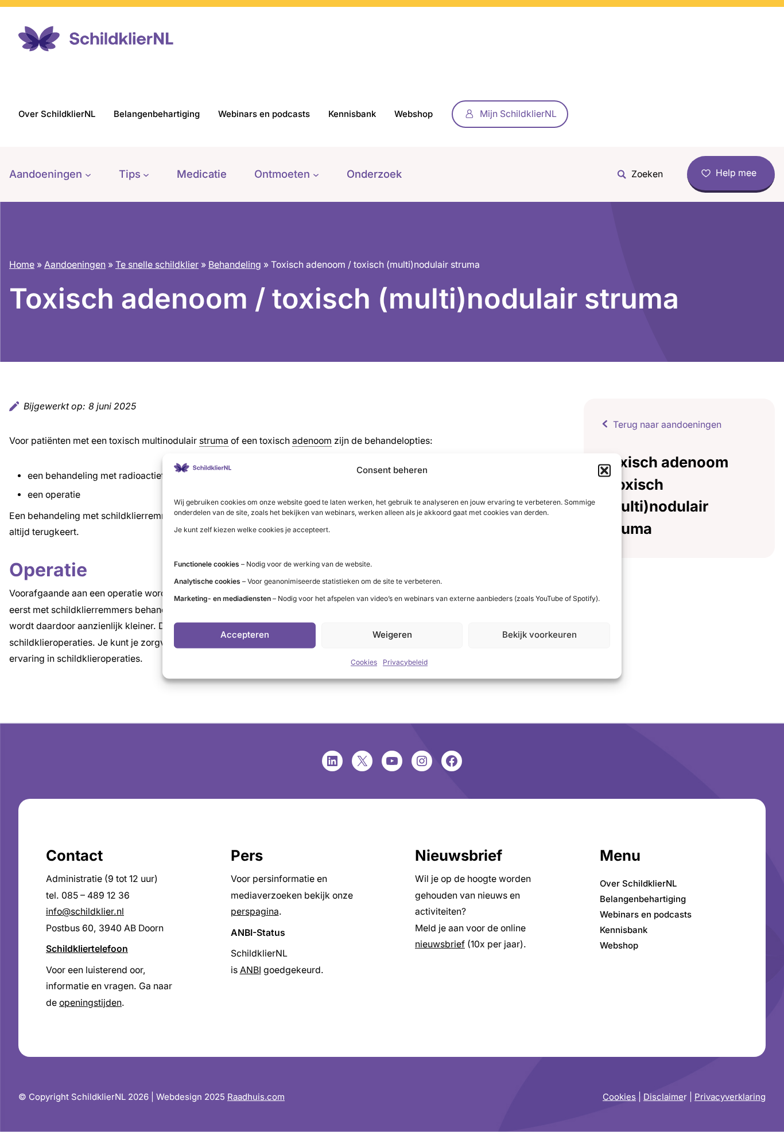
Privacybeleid (405, 662)
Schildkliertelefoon (87, 948)
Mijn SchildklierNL (518, 113)
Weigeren (392, 635)
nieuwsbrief (440, 944)
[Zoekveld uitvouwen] (637, 174)
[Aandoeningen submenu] (88, 174)
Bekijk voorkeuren (539, 635)
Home (21, 264)
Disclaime (663, 1096)
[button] (604, 470)
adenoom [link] (312, 440)
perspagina (255, 911)
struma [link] (213, 440)
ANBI (250, 970)
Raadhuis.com (256, 1096)
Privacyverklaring (730, 1096)
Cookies (364, 662)
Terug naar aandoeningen (667, 424)
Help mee (736, 172)
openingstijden (90, 1002)
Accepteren (244, 635)
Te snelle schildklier (157, 264)
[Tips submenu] (146, 174)
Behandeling (234, 264)
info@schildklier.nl (85, 911)
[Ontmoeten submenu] (316, 174)
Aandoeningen (75, 264)
